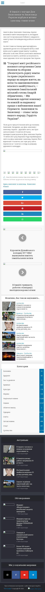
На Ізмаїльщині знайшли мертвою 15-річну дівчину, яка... (24, 327)
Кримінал (19, 313)
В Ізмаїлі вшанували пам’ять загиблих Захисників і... (24, 347)
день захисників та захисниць (15, 184)
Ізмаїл (6, 186)
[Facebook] (16, 575)
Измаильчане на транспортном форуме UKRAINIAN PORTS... (24, 522)
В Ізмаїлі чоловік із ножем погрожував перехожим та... (23, 307)
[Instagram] (7, 575)
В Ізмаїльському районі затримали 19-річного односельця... (25, 317)
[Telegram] (33, 575)
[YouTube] (24, 575)
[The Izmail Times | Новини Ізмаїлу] (22, 2)
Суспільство (20, 303)
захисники (31, 184)
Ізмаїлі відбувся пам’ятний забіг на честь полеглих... (25, 337)
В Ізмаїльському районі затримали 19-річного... (25, 460)
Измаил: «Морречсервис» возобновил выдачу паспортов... (24, 508)
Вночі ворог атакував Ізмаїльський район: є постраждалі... (24, 357)
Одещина (19, 353)
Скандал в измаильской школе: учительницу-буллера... (25, 536)
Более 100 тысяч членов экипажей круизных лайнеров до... (24, 549)
